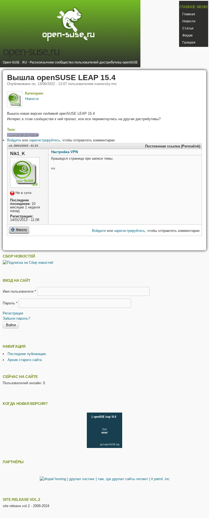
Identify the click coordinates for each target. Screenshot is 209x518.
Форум (187, 35)
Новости (188, 21)
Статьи (187, 28)
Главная (188, 14)
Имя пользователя (19, 291)
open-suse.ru (31, 52)
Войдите (14, 140)
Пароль (10, 303)
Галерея (188, 42)
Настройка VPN (64, 152)
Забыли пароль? (16, 318)
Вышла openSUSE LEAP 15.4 (61, 77)
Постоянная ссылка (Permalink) (172, 146)
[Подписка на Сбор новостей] (28, 262)
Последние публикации (27, 354)
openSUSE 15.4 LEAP (23, 135)
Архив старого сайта (25, 360)
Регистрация (13, 313)
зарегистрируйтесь (44, 140)
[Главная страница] (68, 40)
